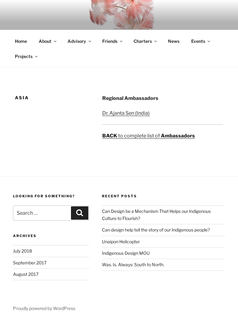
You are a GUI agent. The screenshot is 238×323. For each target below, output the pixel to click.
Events (198, 41)
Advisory (77, 41)
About (45, 41)
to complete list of (148, 136)
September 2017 (29, 262)
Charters (143, 41)
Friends (109, 41)
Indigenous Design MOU (126, 253)
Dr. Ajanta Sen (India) (126, 113)
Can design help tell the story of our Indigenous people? (156, 229)
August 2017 (25, 274)
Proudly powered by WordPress (44, 308)
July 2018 (22, 250)
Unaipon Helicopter (121, 241)
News (173, 41)
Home (21, 41)
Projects (24, 56)
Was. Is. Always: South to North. (133, 264)
